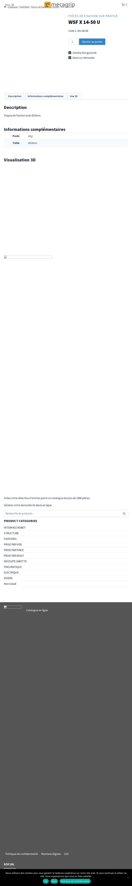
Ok (45, 881)
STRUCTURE (11, 533)
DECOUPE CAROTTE (15, 561)
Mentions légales (51, 854)
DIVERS (8, 578)
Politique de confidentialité (21, 854)
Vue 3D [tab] (74, 96)
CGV (66, 854)
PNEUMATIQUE (13, 567)
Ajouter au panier (92, 41)
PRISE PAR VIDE (13, 544)
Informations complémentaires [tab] (45, 96)
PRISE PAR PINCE (14, 550)
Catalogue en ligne (37, 610)
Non (54, 881)
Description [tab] (14, 96)
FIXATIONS (10, 539)
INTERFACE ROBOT (15, 527)
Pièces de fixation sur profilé (93, 16)
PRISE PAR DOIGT (14, 555)
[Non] (128, 877)
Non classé (10, 584)
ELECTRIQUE (11, 572)
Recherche (125, 513)
